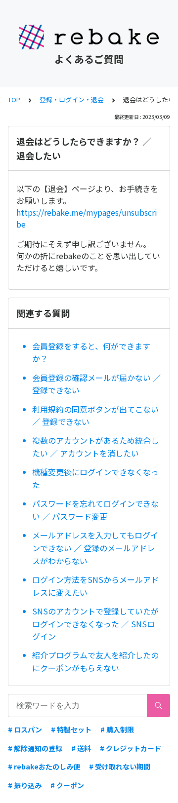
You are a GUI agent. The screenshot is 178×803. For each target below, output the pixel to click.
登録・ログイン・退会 (72, 99)
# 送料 (81, 748)
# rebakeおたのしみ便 (44, 766)
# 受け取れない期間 (119, 766)
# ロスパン (25, 729)
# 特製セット (71, 729)
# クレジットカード (130, 748)
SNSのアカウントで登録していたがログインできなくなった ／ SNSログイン (95, 623)
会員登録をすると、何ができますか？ (91, 352)
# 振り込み (25, 785)
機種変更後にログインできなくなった (95, 478)
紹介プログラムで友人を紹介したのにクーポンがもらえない (95, 661)
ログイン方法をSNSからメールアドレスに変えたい (95, 586)
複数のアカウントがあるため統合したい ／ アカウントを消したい (95, 446)
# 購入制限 (117, 729)
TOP (14, 99)
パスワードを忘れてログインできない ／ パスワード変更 (95, 509)
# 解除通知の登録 (35, 748)
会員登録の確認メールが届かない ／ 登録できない (96, 384)
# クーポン (67, 785)
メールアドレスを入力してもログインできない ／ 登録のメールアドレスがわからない (95, 547)
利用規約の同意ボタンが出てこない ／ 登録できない (95, 415)
